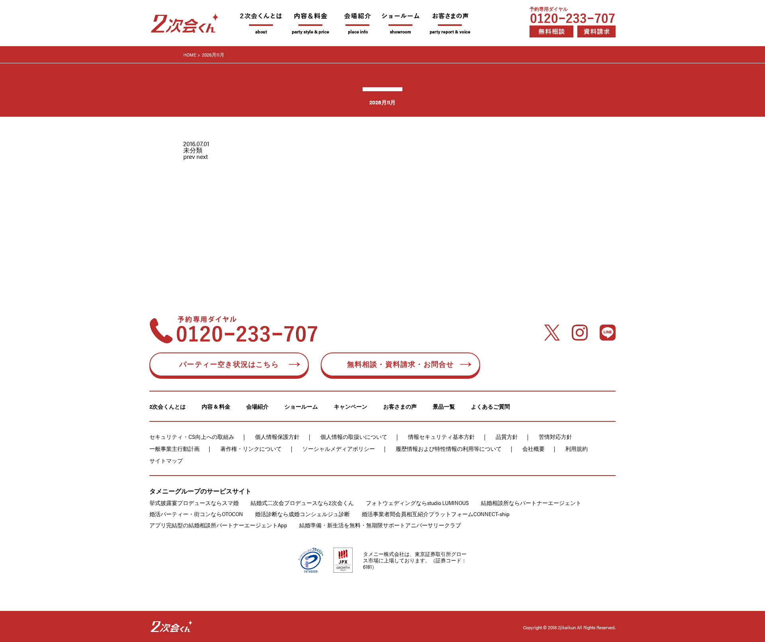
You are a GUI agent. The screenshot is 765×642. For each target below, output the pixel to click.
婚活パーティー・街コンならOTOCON (196, 514)
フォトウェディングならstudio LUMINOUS (417, 503)
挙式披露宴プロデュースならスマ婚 (194, 503)
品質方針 (507, 436)
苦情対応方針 (555, 436)
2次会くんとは (167, 406)
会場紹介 (257, 406)
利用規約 (576, 448)
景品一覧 (444, 406)
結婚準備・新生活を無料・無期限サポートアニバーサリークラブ (380, 525)
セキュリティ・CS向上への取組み (191, 436)
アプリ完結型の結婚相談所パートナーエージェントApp (218, 525)
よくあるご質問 (490, 406)
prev (189, 156)
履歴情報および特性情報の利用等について (449, 448)
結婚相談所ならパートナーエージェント (531, 503)
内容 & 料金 (216, 406)
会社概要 (533, 448)
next (202, 156)
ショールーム (301, 406)
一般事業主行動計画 (174, 448)
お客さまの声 (400, 406)
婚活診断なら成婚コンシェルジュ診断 (302, 514)
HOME (189, 54)
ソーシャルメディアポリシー (338, 448)
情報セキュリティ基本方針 (441, 436)
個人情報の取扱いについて (353, 436)
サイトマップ (166, 460)
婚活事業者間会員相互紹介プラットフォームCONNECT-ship (436, 514)
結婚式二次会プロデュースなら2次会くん (302, 503)
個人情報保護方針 (277, 436)
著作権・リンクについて (251, 448)
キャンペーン (350, 406)
